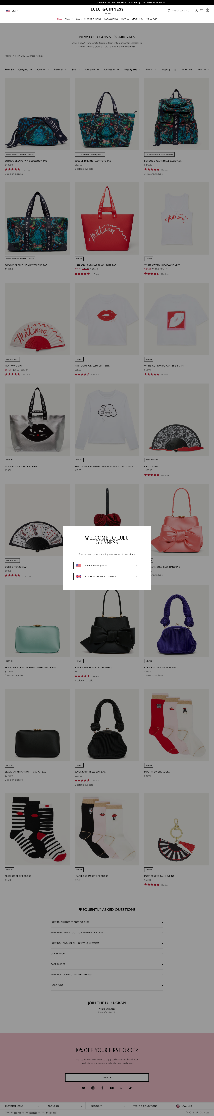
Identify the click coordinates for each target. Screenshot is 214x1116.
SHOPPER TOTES (92, 19)
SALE (59, 19)
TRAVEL (125, 19)
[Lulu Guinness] (107, 11)
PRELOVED (151, 19)
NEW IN (69, 19)
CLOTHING (137, 19)
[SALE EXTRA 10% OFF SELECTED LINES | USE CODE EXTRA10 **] (107, 2)
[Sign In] (196, 11)
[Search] (169, 10)
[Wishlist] (201, 11)
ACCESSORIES (111, 19)
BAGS (79, 19)
